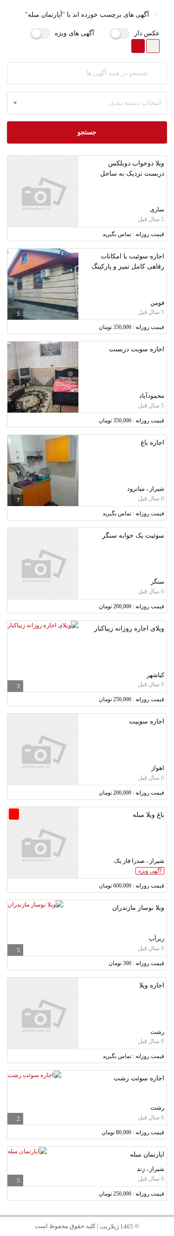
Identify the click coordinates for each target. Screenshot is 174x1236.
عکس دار (147, 33)
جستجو (87, 132)
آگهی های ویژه (74, 33)
